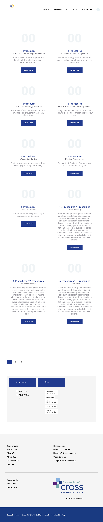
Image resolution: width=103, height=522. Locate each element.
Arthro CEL (12, 449)
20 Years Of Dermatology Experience (28, 53)
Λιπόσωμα (23, 391)
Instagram (12, 487)
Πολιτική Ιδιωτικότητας (65, 453)
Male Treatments (28, 209)
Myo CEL (11, 453)
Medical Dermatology (74, 159)
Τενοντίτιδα (51, 406)
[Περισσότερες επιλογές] (98, 10)
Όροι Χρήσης (59, 457)
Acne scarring (75, 209)
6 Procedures (28, 206)
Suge (64, 515)
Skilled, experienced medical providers (75, 106)
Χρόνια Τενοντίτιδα (51, 411)
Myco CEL (11, 457)
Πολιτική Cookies (61, 449)
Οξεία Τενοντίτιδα (51, 402)
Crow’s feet (75, 284)
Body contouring (28, 284)
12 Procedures (67, 206)
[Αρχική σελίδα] (12, 6)
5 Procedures (75, 156)
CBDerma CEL (13, 461)
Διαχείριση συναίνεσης (64, 461)
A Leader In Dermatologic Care (74, 53)
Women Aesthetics (28, 159)
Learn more (28, 70)
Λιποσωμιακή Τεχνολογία (51, 392)
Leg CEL (10, 464)
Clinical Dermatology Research (28, 106)
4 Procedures (28, 50)
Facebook (11, 484)
